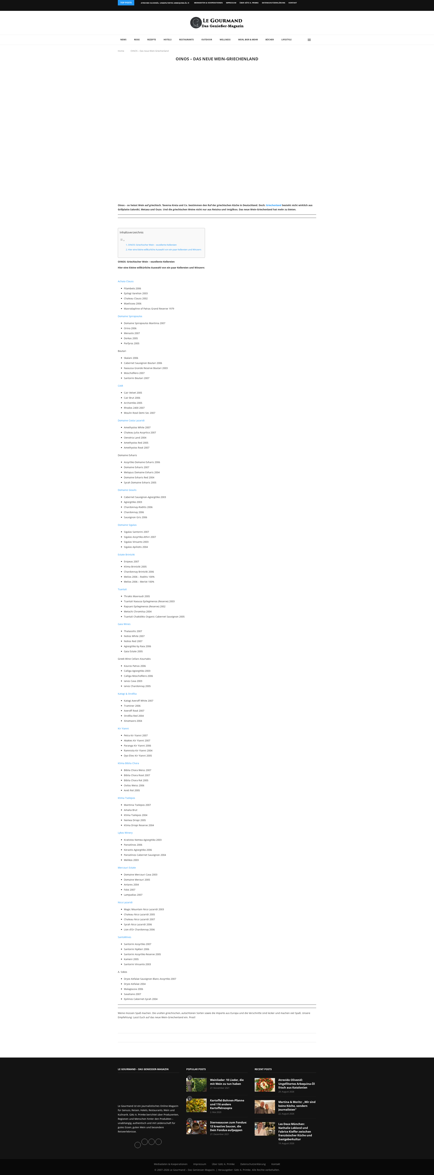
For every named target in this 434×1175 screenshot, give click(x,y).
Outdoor (206, 39)
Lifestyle (286, 39)
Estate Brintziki (126, 554)
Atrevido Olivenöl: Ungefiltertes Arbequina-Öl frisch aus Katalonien (175, 3)
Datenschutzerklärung (273, 3)
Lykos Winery (125, 832)
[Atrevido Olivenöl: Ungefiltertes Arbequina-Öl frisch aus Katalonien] (265, 1085)
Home (121, 50)
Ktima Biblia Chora (128, 763)
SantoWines (124, 937)
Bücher (269, 39)
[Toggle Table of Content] (122, 240)
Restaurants (186, 39)
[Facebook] (294, 8)
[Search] (314, 40)
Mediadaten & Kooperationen (208, 3)
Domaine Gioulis (127, 490)
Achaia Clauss (126, 281)
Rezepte (151, 39)
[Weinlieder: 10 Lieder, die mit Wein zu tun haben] (196, 1085)
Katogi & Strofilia (127, 693)
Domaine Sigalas (127, 524)
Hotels (168, 39)
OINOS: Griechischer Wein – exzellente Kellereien (152, 244)
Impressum (231, 3)
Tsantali (122, 589)
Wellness (225, 39)
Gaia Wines (124, 624)
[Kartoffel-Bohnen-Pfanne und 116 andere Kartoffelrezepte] (196, 1105)
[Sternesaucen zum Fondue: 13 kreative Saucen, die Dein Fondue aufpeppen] (196, 1127)
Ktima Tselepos (126, 798)
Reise (137, 39)
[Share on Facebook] (215, 1037)
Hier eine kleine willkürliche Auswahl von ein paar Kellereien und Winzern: (164, 249)
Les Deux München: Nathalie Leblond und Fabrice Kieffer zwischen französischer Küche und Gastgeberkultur (295, 1131)
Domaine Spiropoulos (130, 316)
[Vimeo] (298, 8)
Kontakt (293, 3)
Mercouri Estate (127, 867)
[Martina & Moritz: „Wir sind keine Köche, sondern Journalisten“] (265, 1107)
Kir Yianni (123, 728)
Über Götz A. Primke (249, 3)
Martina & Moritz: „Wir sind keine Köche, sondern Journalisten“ (296, 1105)
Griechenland (273, 205)
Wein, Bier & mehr (248, 39)
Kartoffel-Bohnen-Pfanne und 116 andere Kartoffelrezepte (227, 1104)
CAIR (120, 385)
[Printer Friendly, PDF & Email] (134, 1024)
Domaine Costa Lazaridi (131, 420)
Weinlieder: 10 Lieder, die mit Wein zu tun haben (227, 1082)
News (123, 39)
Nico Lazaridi (125, 902)
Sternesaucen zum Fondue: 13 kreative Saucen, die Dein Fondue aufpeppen (228, 1126)
